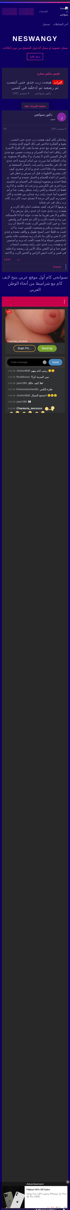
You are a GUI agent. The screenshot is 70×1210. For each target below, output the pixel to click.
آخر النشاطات (60, 24)
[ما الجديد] (13, 11)
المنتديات (43, 11)
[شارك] (10, 129)
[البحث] (6, 11)
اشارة (7, 259)
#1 (5, 128)
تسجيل (46, 24)
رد (18, 259)
